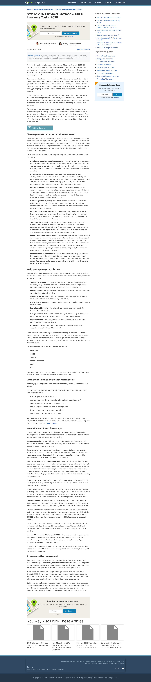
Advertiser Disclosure (83, 49)
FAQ (90, 3)
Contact (79, 678)
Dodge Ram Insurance (105, 59)
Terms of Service (98, 678)
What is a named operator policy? (109, 17)
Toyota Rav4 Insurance (105, 79)
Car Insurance (98, 3)
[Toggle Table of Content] (40, 127)
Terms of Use (70, 36)
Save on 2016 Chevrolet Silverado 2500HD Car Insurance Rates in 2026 (111, 645)
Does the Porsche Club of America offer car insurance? (109, 44)
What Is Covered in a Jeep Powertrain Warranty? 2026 (107, 26)
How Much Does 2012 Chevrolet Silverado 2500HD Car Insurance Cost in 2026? (61, 646)
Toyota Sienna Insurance (106, 62)
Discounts (108, 3)
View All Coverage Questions (107, 48)
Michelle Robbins (75, 43)
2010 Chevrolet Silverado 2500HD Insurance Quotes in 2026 (38, 645)
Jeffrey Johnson (51, 43)
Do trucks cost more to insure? (108, 35)
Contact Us (35, 669)
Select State (82, 3)
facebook (123, 668)
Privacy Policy (87, 678)
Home (29, 9)
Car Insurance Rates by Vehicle (43, 9)
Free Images (109, 678)
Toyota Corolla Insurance (106, 56)
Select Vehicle (71, 3)
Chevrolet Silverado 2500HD (72, 9)
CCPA (116, 678)
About (28, 669)
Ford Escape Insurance (105, 73)
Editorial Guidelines (34, 55)
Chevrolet (58, 9)
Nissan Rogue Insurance (105, 67)
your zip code (52, 423)
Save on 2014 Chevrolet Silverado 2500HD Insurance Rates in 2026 (86, 645)
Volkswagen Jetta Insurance (107, 70)
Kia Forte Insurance (104, 65)
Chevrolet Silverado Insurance (108, 76)
